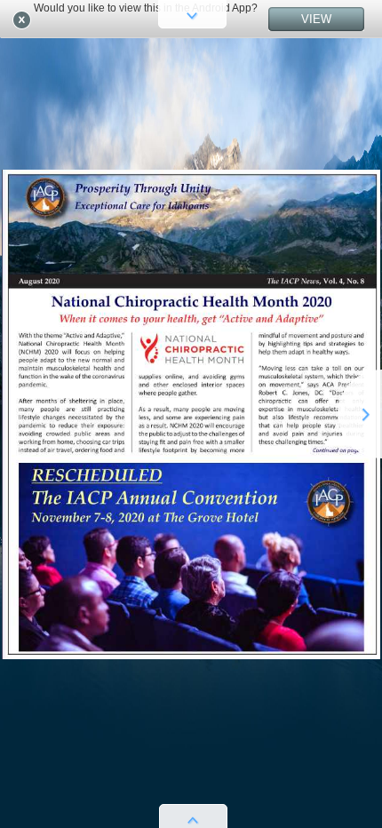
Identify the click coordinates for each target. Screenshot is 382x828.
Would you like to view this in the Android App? (146, 8)
